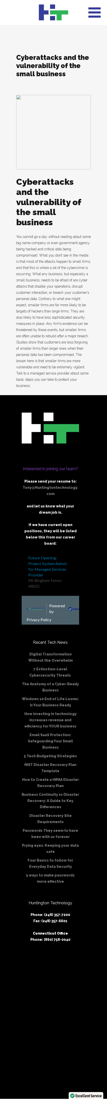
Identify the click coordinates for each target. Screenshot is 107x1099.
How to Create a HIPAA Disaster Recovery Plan (50, 783)
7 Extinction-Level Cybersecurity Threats (50, 672)
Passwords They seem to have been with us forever (50, 834)
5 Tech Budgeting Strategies (50, 756)
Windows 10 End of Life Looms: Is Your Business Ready (50, 702)
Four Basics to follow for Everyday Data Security (50, 863)
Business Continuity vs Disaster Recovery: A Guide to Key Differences (50, 801)
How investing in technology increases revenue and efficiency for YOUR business (50, 720)
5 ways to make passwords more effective (50, 878)
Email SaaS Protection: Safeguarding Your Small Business (50, 741)
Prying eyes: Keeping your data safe (50, 848)
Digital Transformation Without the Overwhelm (50, 657)
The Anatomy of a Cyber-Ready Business (50, 687)
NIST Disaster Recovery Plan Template (50, 768)
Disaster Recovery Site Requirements (50, 819)
